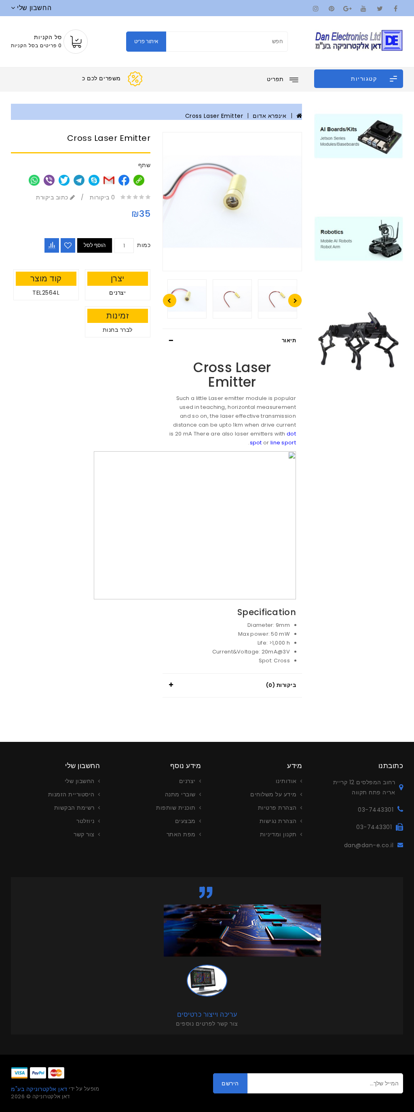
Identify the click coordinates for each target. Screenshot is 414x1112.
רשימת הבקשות (74, 807)
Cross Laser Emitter (214, 116)
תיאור (289, 340)
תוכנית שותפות (176, 807)
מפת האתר (181, 834)
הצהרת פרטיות (277, 807)
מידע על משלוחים (273, 794)
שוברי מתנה (180, 794)
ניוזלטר (85, 821)
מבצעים (185, 821)
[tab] (232, 340)
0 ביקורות (102, 197)
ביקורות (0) (281, 685)
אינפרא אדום (270, 116)
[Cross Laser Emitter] (232, 201)
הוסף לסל (95, 245)
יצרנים (117, 293)
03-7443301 (375, 809)
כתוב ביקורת (53, 197)
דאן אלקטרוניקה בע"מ (39, 1089)
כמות (143, 245)
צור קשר (84, 834)
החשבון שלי (80, 781)
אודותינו (286, 781)
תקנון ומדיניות (278, 834)
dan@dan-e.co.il (368, 845)
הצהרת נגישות (278, 821)
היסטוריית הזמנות (71, 794)
